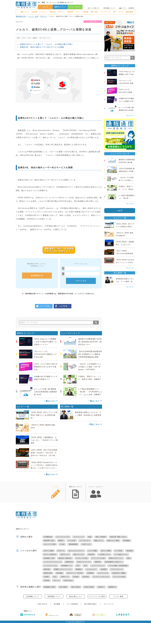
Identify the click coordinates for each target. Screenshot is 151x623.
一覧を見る (129, 115)
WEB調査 (90, 573)
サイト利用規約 (72, 604)
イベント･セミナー (75, 7)
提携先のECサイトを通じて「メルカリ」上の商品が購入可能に (46, 44)
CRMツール (65, 576)
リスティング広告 (81, 558)
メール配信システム (121, 554)
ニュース (45, 7)
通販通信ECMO (21, 16)
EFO (85, 565)
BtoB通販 (126, 540)
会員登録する (37, 275)
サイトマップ (109, 604)
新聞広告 (98, 562)
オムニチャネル (103, 573)
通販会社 (53, 12)
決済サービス (65, 554)
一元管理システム (104, 554)
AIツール (56, 580)
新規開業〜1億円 (49, 587)
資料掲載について (109, 8)
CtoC (23, 38)
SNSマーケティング (83, 562)
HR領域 (46, 580)
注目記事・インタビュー (39, 12)
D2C (54, 576)
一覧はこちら (49, 401)
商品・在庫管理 (101, 537)
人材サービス (86, 544)
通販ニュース (25, 12)
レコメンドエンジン (98, 565)
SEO (128, 558)
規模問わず (112, 587)
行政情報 (85, 12)
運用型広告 (69, 562)
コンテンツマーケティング (52, 562)
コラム (78, 12)
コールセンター (85, 540)
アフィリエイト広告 (98, 558)
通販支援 (70, 12)
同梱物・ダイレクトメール (62, 569)
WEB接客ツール (66, 565)
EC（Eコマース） (45, 38)
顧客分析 (47, 569)
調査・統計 (94, 12)
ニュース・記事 (33, 16)
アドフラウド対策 (119, 576)
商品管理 (91, 554)
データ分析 (71, 540)
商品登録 (129, 550)
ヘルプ (120, 211)
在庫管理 (103, 569)
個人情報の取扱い (90, 604)
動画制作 (79, 569)
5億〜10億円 (76, 587)
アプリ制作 (118, 550)
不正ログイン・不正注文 (75, 573)
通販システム (98, 540)
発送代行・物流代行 (65, 558)
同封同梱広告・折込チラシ (113, 562)
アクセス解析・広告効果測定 (118, 565)
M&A (18, 38)
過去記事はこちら (75, 596)
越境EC (35, 38)
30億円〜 (101, 587)
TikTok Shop (68, 580)
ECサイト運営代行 (50, 554)
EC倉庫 (75, 576)
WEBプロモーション (115, 558)
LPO (77, 565)
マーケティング (106, 12)
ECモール (61, 12)
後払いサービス (79, 554)
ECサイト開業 (48, 550)
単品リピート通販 (113, 540)
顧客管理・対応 (49, 540)
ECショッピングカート (76, 550)
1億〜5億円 (63, 587)
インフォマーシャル (50, 565)
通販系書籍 (129, 12)
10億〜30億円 (88, 587)
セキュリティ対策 (49, 544)
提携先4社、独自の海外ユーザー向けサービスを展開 (42, 47)
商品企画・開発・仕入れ (118, 537)
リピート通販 (92, 550)
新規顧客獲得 (73, 544)
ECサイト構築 (106, 550)
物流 (89, 537)
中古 (29, 38)
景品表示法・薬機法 (119, 573)
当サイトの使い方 (93, 8)
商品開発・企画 (49, 558)
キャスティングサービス (101, 576)
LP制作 (46, 576)
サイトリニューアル (62, 537)
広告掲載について (32, 596)
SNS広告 (86, 576)
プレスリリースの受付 (97, 596)
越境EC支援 (48, 573)
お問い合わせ (42, 604)
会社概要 (57, 604)
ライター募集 (118, 596)
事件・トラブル (118, 12)
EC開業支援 (48, 537)
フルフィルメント (116, 569)
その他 (62, 544)
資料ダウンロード (60, 7)
